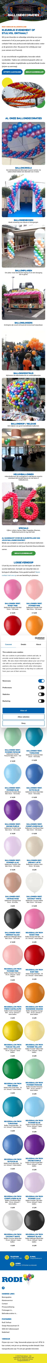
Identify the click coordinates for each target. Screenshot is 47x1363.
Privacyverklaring (8, 1307)
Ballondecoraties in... (9, 1313)
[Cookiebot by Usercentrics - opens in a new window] (34, 638)
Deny (23, 723)
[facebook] (3, 1288)
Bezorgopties (6, 1297)
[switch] (41, 687)
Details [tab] (23, 644)
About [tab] (38, 644)
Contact (5, 1304)
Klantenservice (7, 1300)
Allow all (23, 710)
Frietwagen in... (7, 1310)
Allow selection (23, 717)
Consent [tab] (8, 644)
